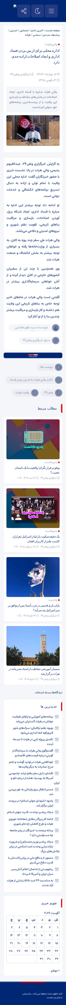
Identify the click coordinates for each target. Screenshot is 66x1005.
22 (56, 951)
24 (41, 951)
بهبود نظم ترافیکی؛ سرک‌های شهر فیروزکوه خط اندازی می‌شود (33, 730)
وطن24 (48, 392)
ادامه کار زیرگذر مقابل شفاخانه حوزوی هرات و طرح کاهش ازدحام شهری (31, 821)
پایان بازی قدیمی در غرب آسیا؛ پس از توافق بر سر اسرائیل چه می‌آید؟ (34, 608)
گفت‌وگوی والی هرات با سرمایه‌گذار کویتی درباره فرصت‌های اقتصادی (32, 753)
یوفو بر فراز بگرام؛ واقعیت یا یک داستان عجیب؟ (37, 470)
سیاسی (37, 35)
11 (34, 935)
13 (18, 935)
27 (18, 951)
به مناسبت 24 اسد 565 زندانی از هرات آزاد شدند (30, 883)
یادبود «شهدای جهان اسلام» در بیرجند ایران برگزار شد (30, 803)
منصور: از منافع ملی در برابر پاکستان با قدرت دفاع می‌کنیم (30, 860)
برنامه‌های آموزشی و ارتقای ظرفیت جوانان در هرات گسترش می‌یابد (32, 719)
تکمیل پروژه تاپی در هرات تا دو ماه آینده (33, 742)
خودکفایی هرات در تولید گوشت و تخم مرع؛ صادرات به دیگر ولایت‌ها (31, 764)
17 (41, 943)
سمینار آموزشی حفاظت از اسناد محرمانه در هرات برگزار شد (34, 671)
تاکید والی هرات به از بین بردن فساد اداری (31, 380)
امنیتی (13, 30)
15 (56, 943)
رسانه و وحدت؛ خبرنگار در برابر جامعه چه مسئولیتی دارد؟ (31, 833)
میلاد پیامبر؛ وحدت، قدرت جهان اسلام (30, 812)
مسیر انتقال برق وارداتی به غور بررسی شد (31, 792)
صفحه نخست (52, 30)
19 (26, 943)
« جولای (55, 970)
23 (49, 951)
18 (34, 943)
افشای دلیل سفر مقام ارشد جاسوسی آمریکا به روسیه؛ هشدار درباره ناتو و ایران (34, 778)
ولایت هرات (22, 392)
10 (42, 935)
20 (18, 943)
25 (33, 951)
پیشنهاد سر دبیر (51, 35)
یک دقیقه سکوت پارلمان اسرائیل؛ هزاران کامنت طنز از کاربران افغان (36, 539)
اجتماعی (24, 30)
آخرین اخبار (37, 30)
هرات (27, 35)
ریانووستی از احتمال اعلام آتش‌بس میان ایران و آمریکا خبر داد (32, 871)
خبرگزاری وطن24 (20, 74)
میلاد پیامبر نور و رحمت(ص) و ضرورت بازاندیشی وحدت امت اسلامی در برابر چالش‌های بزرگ (34, 846)
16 (49, 943)
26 (26, 951)
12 (26, 935)
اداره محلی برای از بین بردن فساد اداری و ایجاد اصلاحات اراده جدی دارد (35, 56)
